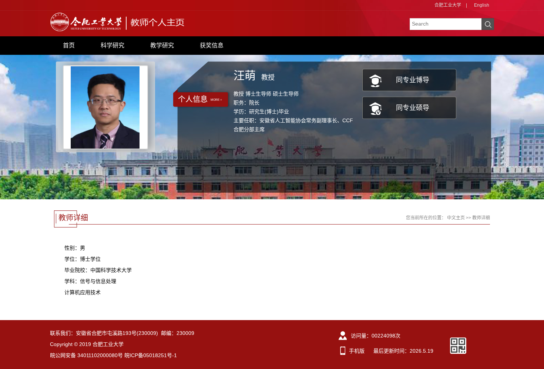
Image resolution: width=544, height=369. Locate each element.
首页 (69, 45)
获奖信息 (212, 45)
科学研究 (112, 45)
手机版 (357, 351)
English (481, 5)
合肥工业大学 (447, 5)
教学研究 (162, 45)
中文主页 (456, 217)
